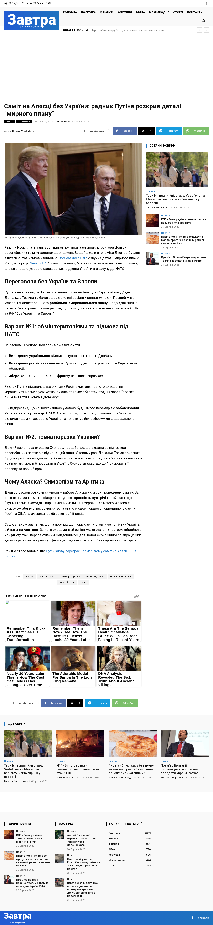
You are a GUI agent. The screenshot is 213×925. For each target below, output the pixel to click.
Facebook (203, 917)
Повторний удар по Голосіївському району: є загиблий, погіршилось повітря (83, 864)
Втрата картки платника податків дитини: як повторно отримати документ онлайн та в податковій (82, 889)
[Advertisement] (106, 67)
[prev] (199, 30)
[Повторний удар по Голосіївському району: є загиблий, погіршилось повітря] (59, 858)
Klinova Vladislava (22, 130)
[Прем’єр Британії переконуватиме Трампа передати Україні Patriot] (152, 258)
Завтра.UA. (38, 263)
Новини (150, 191)
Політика (24, 121)
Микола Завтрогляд (157, 207)
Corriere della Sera (72, 258)
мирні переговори (121, 576)
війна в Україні (47, 576)
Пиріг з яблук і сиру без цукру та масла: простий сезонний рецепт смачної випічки (182, 240)
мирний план (67, 582)
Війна (9, 121)
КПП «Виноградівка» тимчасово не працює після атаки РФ (183, 221)
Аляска (29, 576)
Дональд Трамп (95, 576)
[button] (203, 20)
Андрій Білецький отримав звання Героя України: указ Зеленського (81, 840)
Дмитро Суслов (71, 576)
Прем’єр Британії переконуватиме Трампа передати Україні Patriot (133, 30)
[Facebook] (206, 3)
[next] (206, 30)
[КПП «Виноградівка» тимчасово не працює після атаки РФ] (152, 220)
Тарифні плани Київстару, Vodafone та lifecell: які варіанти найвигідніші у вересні (175, 199)
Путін (83, 582)
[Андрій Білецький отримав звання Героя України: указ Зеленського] (59, 834)
